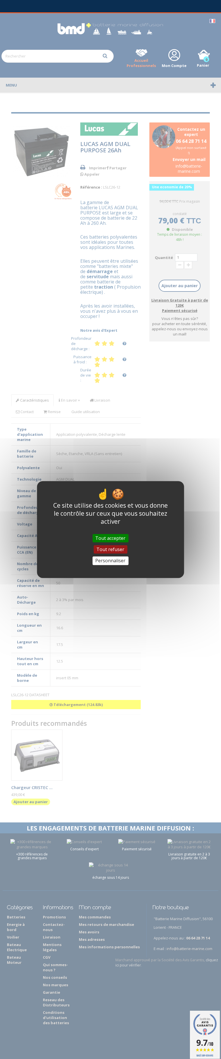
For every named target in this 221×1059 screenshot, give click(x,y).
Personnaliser (110, 560)
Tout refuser (110, 549)
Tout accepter (110, 538)
